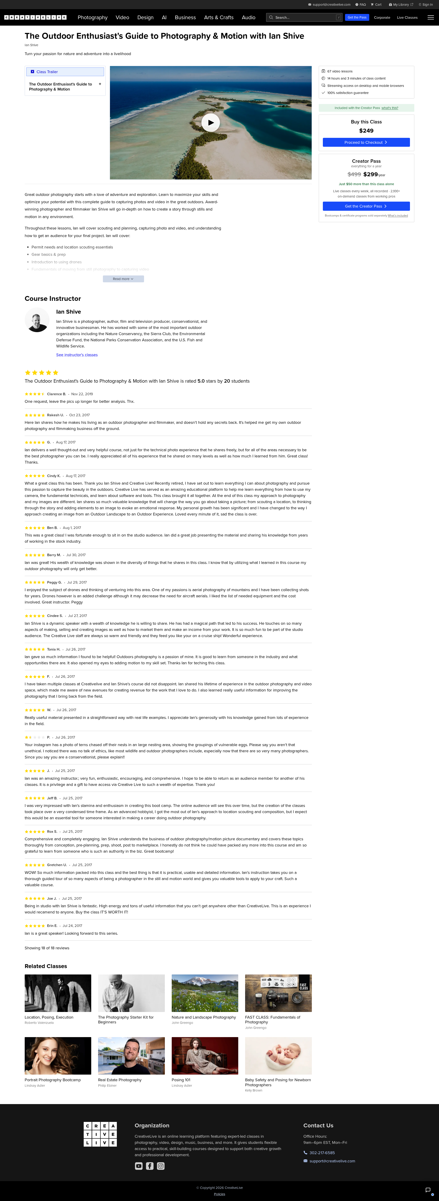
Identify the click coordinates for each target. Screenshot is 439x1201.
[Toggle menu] (431, 17)
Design (145, 17)
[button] (428, 1190)
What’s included (398, 215)
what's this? (390, 107)
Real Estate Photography (120, 1080)
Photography (92, 17)
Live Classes (407, 17)
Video (122, 17)
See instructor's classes (77, 355)
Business (185, 17)
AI (164, 17)
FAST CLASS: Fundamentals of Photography (272, 1019)
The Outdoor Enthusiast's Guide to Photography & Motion (60, 86)
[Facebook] (150, 1166)
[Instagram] (161, 1166)
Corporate (382, 17)
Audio (248, 17)
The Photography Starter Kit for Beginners (126, 1019)
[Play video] (211, 122)
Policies (219, 1194)
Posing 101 (181, 1080)
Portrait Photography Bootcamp (53, 1080)
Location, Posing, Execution (49, 1017)
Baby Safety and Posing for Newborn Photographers (278, 1082)
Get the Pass (357, 17)
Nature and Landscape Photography (204, 1017)
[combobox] (304, 17)
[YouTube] (139, 1166)
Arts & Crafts (219, 17)
